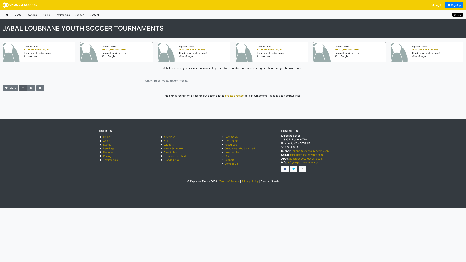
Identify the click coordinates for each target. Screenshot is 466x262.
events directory (234, 95)
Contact (94, 14)
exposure (23, 5)
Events (17, 14)
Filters (12, 88)
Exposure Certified (175, 156)
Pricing (46, 14)
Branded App (172, 159)
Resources (230, 144)
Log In (438, 5)
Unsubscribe (231, 152)
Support (79, 14)
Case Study (231, 136)
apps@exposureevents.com (306, 158)
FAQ (226, 156)
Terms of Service (229, 181)
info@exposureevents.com (303, 162)
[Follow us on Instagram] (302, 169)
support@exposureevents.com (311, 150)
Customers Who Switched (239, 148)
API (166, 140)
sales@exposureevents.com (306, 154)
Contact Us (231, 163)
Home (106, 136)
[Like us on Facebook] (285, 169)
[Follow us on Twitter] (293, 169)
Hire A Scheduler (174, 148)
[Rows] (23, 88)
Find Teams (231, 140)
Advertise (169, 136)
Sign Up (456, 5)
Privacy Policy (250, 181)
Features (32, 14)
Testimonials (62, 14)
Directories (170, 152)
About (106, 140)
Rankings (108, 148)
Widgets (169, 144)
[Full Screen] (40, 88)
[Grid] (31, 88)
